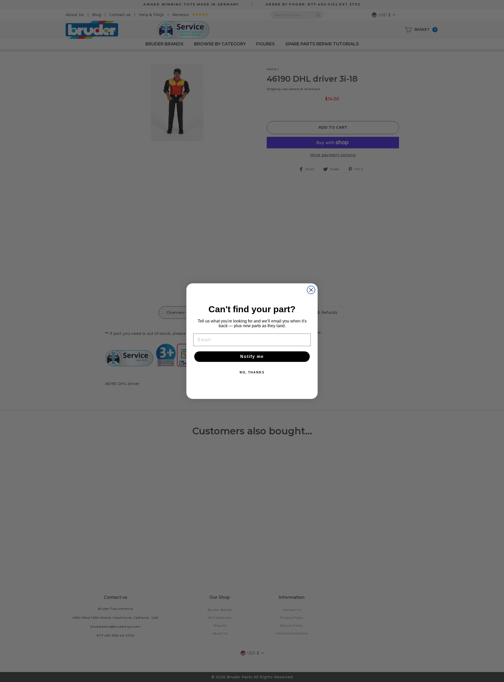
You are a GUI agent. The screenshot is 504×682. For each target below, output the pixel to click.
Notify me (252, 356)
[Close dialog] (311, 290)
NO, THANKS (252, 372)
